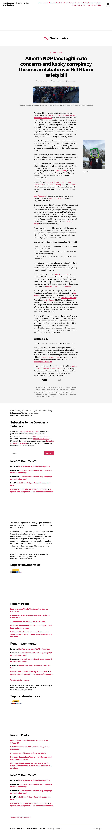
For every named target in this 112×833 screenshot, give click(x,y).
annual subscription (41, 439)
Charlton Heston (40, 389)
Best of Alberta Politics (94, 5)
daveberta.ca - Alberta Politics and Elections (15, 4)
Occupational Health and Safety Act (52, 393)
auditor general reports (50, 357)
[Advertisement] (56, 19)
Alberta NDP (39, 387)
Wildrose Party (49, 396)
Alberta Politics (56, 52)
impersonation (58, 286)
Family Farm (68, 389)
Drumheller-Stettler (59, 389)
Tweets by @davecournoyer (20, 680)
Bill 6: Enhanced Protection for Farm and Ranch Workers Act (60, 387)
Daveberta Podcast (70, 3)
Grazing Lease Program (63, 391)
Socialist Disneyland (62, 394)
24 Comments (72, 81)
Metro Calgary (49, 300)
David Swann (49, 389)
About (45, 3)
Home (40, 3)
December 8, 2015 (58, 81)
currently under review (43, 362)
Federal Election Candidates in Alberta (89, 3)
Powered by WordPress (54, 829)
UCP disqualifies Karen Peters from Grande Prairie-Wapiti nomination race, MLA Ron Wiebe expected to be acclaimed (31, 634)
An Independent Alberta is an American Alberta (28, 622)
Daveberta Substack (55, 3)
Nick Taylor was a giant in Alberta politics (34, 466)
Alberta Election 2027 (78, 5)
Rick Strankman (61, 275)
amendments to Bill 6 (57, 198)
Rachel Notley (67, 393)
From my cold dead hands (48, 391)
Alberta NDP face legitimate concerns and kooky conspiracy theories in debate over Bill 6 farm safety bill (56, 66)
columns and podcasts (29, 432)
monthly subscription (40, 436)
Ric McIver (44, 394)
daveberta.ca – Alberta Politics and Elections (30, 829)
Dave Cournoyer (44, 81)
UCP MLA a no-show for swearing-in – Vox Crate (28, 489)
